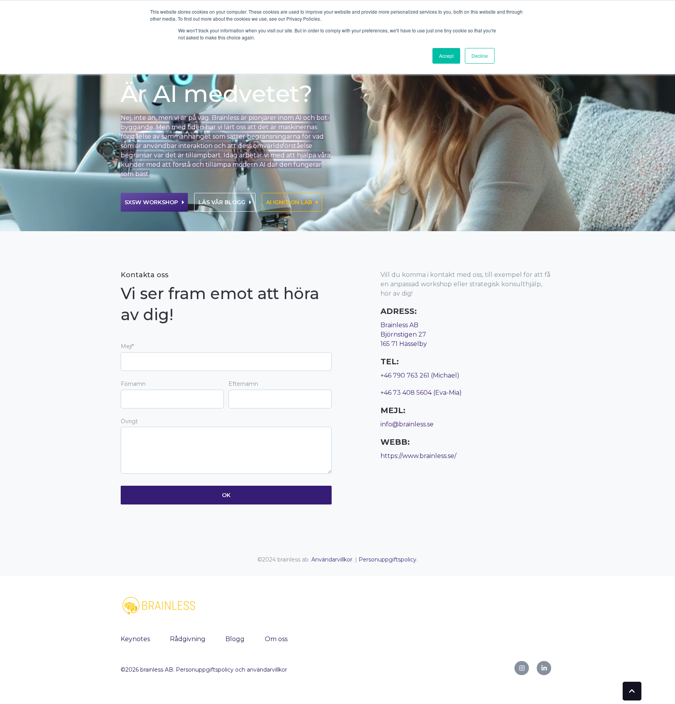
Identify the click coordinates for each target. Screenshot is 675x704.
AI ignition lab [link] (289, 202)
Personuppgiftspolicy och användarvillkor (231, 669)
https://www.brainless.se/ (418, 456)
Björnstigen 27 (403, 334)
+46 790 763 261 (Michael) (419, 375)
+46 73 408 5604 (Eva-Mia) (421, 392)
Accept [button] (446, 55)
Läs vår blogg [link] (221, 202)
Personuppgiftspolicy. (388, 559)
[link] (160, 605)
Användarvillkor (331, 559)
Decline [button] (479, 55)
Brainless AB (399, 325)
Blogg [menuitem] (235, 639)
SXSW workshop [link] (151, 202)
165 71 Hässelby (403, 344)
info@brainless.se (407, 424)
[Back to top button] (632, 691)
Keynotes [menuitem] (135, 639)
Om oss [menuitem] (276, 639)
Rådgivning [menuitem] (187, 639)
